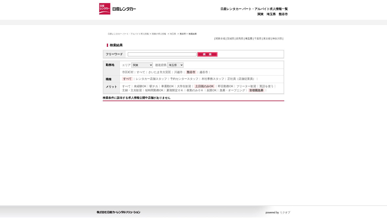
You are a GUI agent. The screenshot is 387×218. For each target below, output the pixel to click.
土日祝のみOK (204, 86)
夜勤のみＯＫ (195, 90)
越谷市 (204, 72)
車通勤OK (167, 86)
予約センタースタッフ (184, 78)
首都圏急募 (256, 90)
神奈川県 (277, 38)
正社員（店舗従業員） (241, 78)
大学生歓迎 (184, 86)
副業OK (211, 90)
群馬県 (239, 38)
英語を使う (266, 86)
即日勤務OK (225, 86)
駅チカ (154, 86)
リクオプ (285, 212)
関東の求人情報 (159, 34)
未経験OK (140, 86)
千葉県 (257, 38)
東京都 (266, 38)
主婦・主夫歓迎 (132, 90)
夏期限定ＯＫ (174, 90)
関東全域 (220, 38)
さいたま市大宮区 (159, 72)
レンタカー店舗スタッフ (151, 78)
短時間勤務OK (154, 90)
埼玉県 (173, 34)
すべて (141, 72)
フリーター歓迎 (246, 86)
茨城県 (230, 38)
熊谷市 (191, 72)
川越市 (178, 72)
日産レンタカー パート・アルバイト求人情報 (128, 34)
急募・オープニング (232, 90)
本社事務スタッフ (213, 78)
